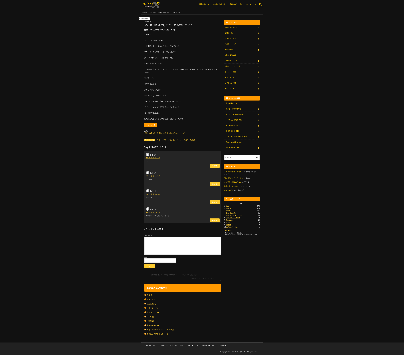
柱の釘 (150, 317)
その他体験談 (150, 140)
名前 (145, 257)
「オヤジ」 (152, 308)
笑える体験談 (233, 125)
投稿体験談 (229, 49)
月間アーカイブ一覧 (208, 345)
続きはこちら (228, 230)
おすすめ (248, 4)
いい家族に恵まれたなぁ (233, 182)
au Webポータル (232, 227)
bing (227, 206)
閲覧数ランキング (231, 38)
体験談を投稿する (204, 4)
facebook (229, 220)
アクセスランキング (192, 345)
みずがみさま (229, 190)
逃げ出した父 (153, 312)
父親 (159, 140)
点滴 (150, 295)
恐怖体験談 (232, 103)
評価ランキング (230, 44)
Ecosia (228, 225)
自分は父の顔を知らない (157, 334)
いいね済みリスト (231, 61)
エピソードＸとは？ (232, 88)
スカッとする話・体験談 (236, 136)
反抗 (186, 140)
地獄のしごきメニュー (232, 186)
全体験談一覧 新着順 (219, 4)
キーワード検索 (230, 72)
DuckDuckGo (231, 213)
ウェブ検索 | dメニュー (234, 215)
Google (228, 208)
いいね (150, 125)
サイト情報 (258, 4)
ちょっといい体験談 (235, 114)
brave (228, 222)
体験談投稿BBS (230, 55)
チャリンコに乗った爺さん (233, 172)
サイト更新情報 (230, 83)
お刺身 (150, 321)
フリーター (179, 140)
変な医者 (151, 304)
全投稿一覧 (229, 33)
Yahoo (228, 211)
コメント (148, 235)
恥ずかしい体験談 (234, 120)
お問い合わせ (222, 345)
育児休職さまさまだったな (233, 178)
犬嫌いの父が (153, 325)
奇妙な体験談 (232, 131)
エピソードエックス (240, 352)
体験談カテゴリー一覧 (235, 4)
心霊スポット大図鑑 (233, 218)
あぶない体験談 (233, 109)
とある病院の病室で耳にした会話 (160, 330)
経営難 (193, 140)
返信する (214, 166)
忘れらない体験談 (234, 142)
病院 (165, 140)
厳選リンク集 (229, 77)
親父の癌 (151, 299)
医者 (171, 140)
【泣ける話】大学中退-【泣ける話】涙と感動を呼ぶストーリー (163, 133)
